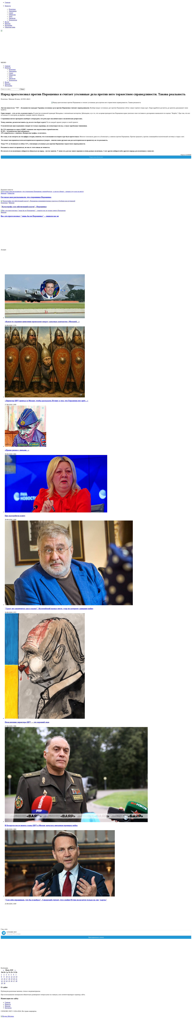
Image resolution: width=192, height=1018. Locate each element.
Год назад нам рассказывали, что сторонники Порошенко (26, 197)
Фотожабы (8, 25)
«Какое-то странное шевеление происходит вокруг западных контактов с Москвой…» (42, 322)
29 (2, 983)
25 (9, 981)
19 (11, 979)
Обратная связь (10, 27)
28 (16, 981)
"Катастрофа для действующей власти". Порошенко (24, 207)
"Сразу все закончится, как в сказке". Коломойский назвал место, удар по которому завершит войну (49, 609)
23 (4, 981)
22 (2, 981)
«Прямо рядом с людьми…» (17, 450)
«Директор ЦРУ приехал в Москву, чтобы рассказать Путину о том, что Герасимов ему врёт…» (46, 401)
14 (16, 976)
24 (7, 981)
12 (11, 976)
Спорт (11, 13)
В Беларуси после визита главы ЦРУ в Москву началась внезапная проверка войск (41, 825)
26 (11, 981)
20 (14, 979)
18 (9, 979)
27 (14, 981)
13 (14, 976)
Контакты (8, 1008)
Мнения (7, 23)
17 (7, 979)
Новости (8, 6)
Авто (10, 16)
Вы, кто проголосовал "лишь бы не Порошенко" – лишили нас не (30, 216)
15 (2, 979)
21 (16, 979)
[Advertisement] (96, 47)
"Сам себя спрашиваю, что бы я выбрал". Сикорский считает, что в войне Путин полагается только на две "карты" (56, 900)
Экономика (12, 11)
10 (7, 976)
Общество (12, 14)
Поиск (22, 89)
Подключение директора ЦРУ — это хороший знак (27, 722)
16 (4, 979)
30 (4, 983)
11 (9, 976)
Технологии (13, 20)
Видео (7, 22)
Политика (12, 9)
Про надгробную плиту (15, 516)
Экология (12, 18)
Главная (7, 2)
